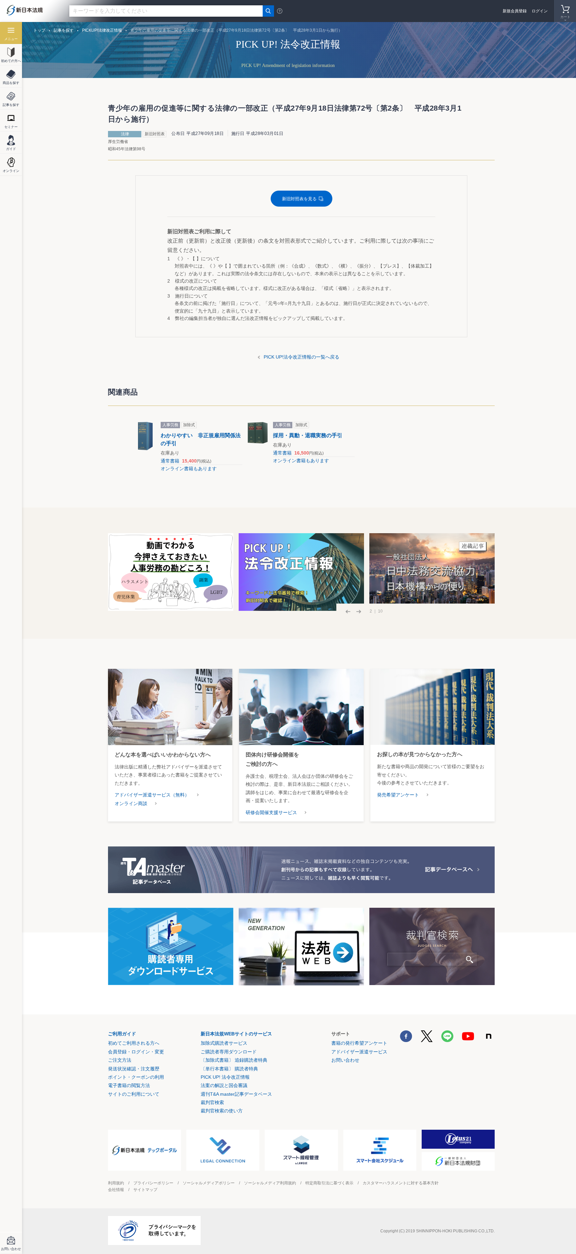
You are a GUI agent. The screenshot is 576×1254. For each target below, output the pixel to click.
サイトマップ (145, 1189)
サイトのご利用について (133, 1094)
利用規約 (116, 1183)
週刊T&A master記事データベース (236, 1094)
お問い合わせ (345, 1060)
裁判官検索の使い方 (222, 1110)
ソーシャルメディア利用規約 (270, 1183)
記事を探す (64, 30)
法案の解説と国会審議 (224, 1085)
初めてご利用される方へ (133, 1043)
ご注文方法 (119, 1060)
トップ (39, 30)
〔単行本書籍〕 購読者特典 (229, 1068)
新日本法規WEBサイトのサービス (236, 1033)
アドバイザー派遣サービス (359, 1051)
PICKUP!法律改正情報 (102, 30)
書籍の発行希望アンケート (359, 1043)
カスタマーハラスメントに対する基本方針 (401, 1183)
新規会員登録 (515, 11)
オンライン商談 (131, 803)
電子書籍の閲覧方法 (129, 1085)
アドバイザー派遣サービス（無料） (152, 794)
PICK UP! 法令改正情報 (225, 1077)
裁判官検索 (212, 1102)
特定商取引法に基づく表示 (329, 1183)
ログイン (540, 11)
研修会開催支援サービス (271, 812)
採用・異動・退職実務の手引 (307, 435)
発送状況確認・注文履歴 (133, 1068)
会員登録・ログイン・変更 (136, 1051)
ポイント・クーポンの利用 (136, 1077)
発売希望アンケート (398, 794)
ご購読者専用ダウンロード (229, 1051)
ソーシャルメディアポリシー (209, 1183)
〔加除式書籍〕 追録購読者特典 (234, 1060)
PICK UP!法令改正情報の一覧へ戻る (301, 357)
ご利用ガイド (122, 1033)
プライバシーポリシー (153, 1183)
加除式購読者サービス (224, 1043)
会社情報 (116, 1189)
